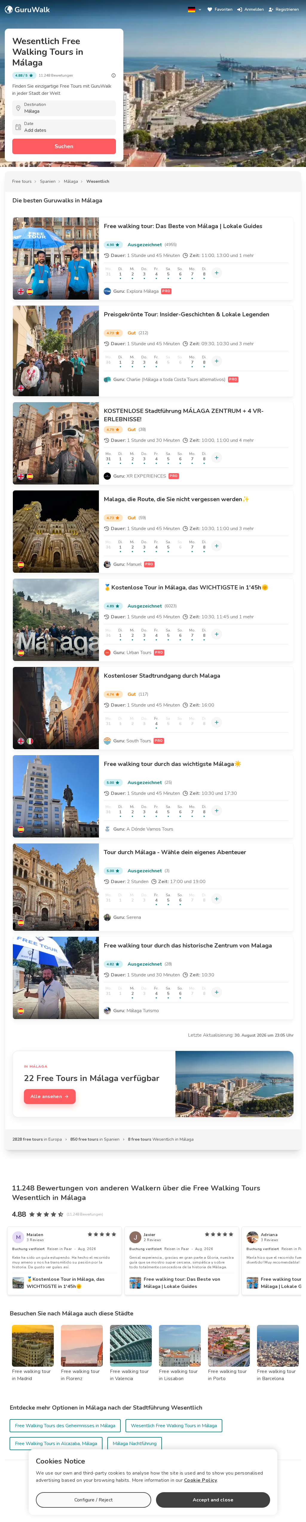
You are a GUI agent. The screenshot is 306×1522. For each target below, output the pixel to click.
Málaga (71, 181)
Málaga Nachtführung (135, 1443)
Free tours (22, 181)
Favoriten (223, 9)
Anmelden (254, 9)
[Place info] (113, 75)
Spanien (48, 181)
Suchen (64, 146)
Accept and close (213, 1500)
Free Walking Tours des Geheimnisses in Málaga (65, 1425)
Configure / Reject (93, 1500)
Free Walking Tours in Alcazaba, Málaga (56, 1443)
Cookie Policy (200, 1480)
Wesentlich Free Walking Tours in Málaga (174, 1425)
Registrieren (287, 9)
